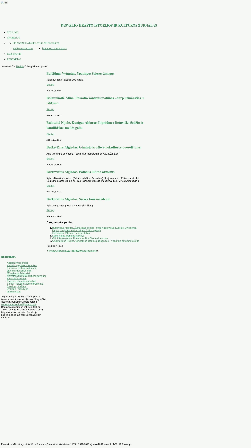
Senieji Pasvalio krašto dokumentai (25, 284)
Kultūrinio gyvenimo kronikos (22, 265)
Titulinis (12, 32)
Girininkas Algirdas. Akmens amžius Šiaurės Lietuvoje (80, 238)
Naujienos (13, 37)
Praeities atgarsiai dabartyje (21, 281)
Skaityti (50, 85)
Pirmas (51, 251)
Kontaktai (14, 59)
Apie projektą (50, 42)
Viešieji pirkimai (23, 48)
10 (79, 251)
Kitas (83, 251)
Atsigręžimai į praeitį (17, 263)
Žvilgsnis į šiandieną (17, 289)
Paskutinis (91, 251)
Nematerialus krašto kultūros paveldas (26, 276)
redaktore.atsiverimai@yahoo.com (18, 304)
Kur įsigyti (14, 53)
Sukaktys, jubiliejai (16, 286)
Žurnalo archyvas (54, 48)
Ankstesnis (60, 251)
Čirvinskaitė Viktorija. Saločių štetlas (71, 233)
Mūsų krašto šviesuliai (18, 273)
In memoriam (13, 291)
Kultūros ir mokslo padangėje (22, 268)
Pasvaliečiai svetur (16, 278)
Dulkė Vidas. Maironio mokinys (68, 235)
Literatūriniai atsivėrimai (19, 270)
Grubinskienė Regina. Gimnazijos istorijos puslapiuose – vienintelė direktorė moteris (95, 241)
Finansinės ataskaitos (27, 42)
